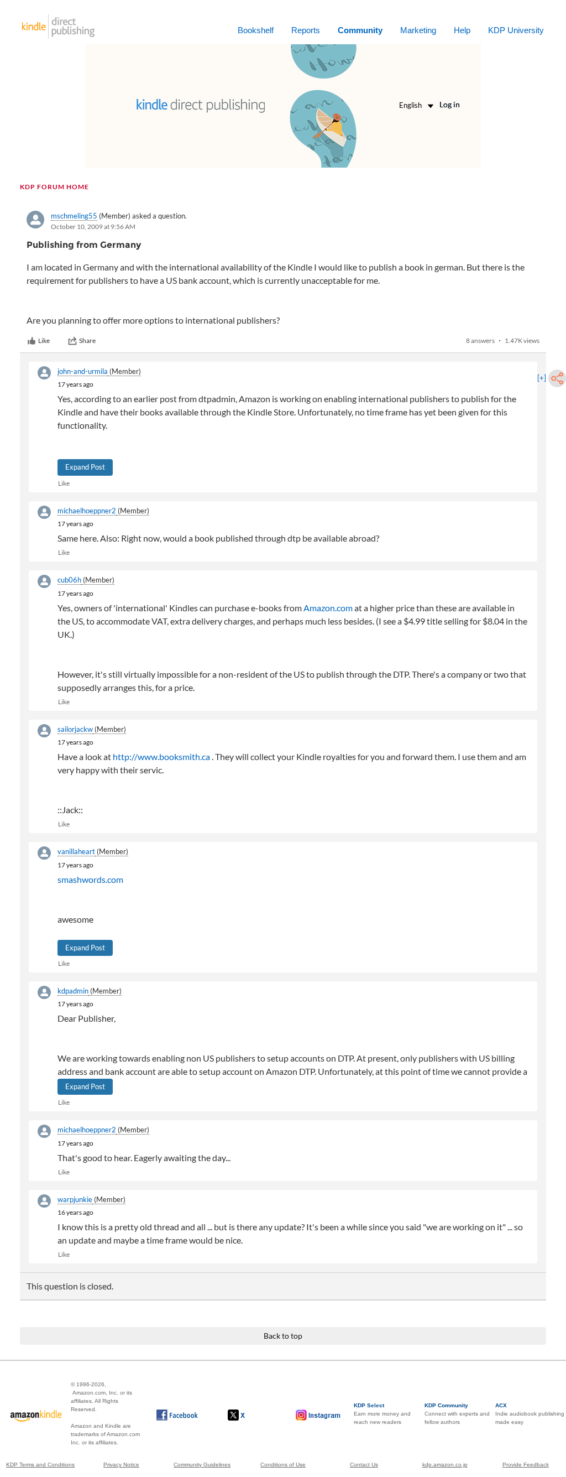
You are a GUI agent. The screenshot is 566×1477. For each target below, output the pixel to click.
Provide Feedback (525, 1465)
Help (462, 30)
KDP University (516, 30)
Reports (305, 30)
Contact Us (364, 1465)
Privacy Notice (121, 1465)
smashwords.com (90, 879)
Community (360, 30)
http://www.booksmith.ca (161, 756)
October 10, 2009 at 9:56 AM (93, 226)
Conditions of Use (283, 1465)
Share (87, 340)
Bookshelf (256, 30)
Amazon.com (328, 607)
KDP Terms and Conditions (40, 1465)
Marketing (418, 30)
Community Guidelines (202, 1465)
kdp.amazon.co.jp (445, 1465)
